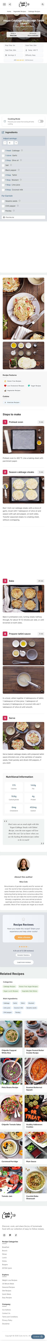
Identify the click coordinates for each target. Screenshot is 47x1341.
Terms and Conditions (10, 1317)
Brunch (4, 1250)
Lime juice (6, 1008)
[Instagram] (4, 1235)
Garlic (15, 1003)
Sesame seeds (32, 1008)
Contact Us (6, 1313)
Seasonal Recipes (8, 1287)
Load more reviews (24, 962)
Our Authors (6, 1310)
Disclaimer (6, 1324)
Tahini (23, 1003)
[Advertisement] (23, 88)
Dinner (4, 1254)
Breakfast (5, 1247)
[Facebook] (16, 1235)
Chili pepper (7, 1012)
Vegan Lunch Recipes (10, 991)
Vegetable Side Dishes (29, 991)
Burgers (5, 1264)
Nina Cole (13, 35)
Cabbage (6, 1003)
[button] (42, 4)
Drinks (4, 1261)
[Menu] (4, 4)
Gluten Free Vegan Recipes (28, 986)
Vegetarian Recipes (13, 390)
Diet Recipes (6, 1291)
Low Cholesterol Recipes (15, 386)
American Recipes (12, 402)
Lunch (4, 1257)
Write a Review (24, 937)
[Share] (10, 4)
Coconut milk (18, 1008)
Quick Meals (6, 1294)
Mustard (31, 1003)
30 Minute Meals (8, 1284)
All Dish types (7, 1268)
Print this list (10, 217)
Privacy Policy (7, 1320)
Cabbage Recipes (9, 986)
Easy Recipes (7, 1297)
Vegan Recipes (36, 386)
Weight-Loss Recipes (9, 1280)
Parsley (17, 1012)
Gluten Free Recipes (14, 381)
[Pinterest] (10, 1235)
